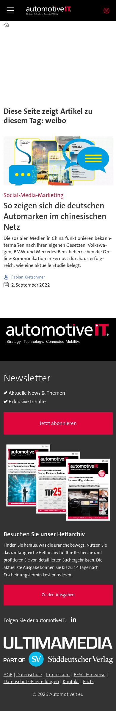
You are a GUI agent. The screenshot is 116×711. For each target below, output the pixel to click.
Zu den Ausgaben (58, 595)
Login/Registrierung (108, 10)
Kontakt (71, 681)
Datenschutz (29, 674)
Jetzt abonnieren (58, 423)
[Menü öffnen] (10, 10)
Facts (88, 681)
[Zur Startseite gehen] (49, 10)
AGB (8, 674)
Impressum (58, 674)
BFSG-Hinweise (89, 674)
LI (74, 619)
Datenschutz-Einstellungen (31, 681)
